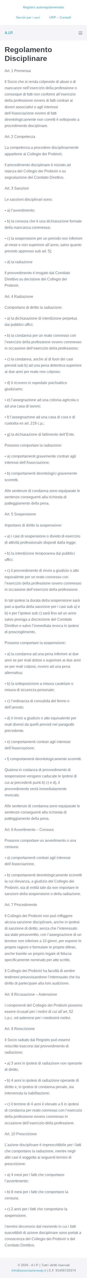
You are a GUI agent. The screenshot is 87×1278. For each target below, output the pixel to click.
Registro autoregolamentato (43, 7)
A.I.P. (9, 33)
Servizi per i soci (28, 17)
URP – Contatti (60, 17)
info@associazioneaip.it (28, 1270)
